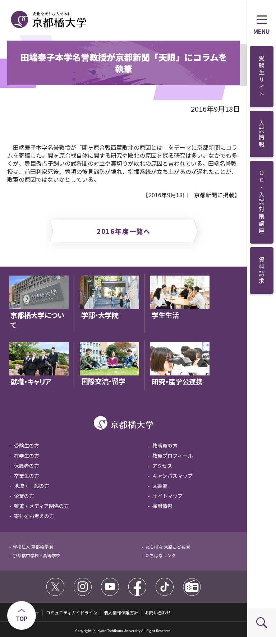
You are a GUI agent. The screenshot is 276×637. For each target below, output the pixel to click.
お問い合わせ (158, 612)
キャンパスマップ (172, 475)
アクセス (162, 465)
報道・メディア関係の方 (41, 505)
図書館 (159, 485)
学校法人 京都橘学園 (33, 547)
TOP (21, 618)
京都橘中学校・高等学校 (36, 555)
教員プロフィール (172, 455)
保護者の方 (26, 465)
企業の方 (24, 495)
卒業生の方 (26, 475)
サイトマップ (167, 495)
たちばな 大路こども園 (168, 547)
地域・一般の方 (31, 485)
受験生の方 (26, 445)
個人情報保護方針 (121, 612)
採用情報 (162, 505)
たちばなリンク (161, 555)
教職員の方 (165, 445)
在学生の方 (26, 455)
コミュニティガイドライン (71, 612)
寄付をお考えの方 (34, 516)
